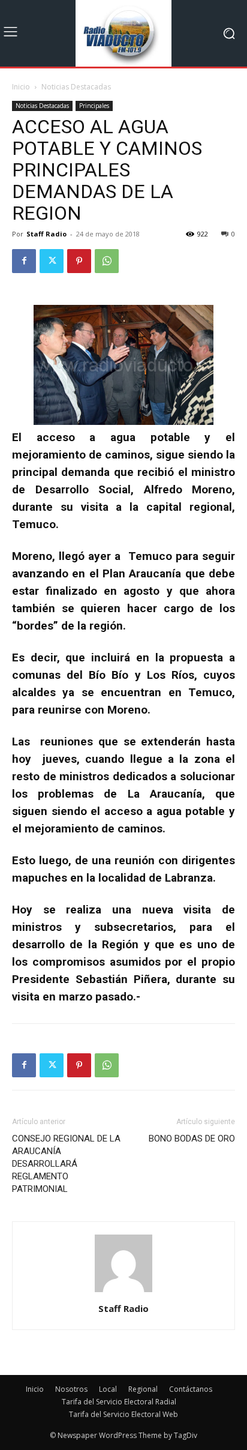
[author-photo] (123, 1292)
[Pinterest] (79, 261)
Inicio (21, 87)
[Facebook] (24, 261)
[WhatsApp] (107, 261)
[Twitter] (52, 261)
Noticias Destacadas (76, 87)
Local (108, 1389)
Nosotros (71, 1389)
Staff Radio (46, 233)
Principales (94, 105)
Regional (143, 1389)
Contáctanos (190, 1389)
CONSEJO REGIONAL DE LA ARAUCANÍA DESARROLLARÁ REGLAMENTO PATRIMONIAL (66, 1163)
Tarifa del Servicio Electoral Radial (119, 1402)
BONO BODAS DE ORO (192, 1138)
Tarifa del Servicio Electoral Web (123, 1414)
